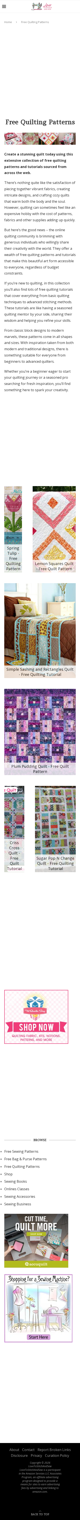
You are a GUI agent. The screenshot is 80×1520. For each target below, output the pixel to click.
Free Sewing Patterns (21, 1151)
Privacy (36, 1455)
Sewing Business (17, 1204)
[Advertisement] (40, 68)
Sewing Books (15, 1181)
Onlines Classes (16, 1189)
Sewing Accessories (19, 1196)
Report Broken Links (54, 1449)
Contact (28, 1449)
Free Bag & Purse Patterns (25, 1159)
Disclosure (19, 1455)
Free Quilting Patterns (22, 1166)
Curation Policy (57, 1455)
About (14, 1449)
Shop (8, 1174)
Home (8, 22)
